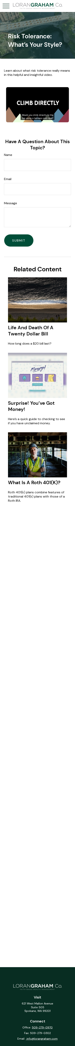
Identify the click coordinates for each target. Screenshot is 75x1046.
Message (10, 203)
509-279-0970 (42, 1027)
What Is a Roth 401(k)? (34, 482)
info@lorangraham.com (42, 1038)
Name (8, 155)
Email (7, 179)
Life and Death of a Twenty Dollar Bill (30, 330)
